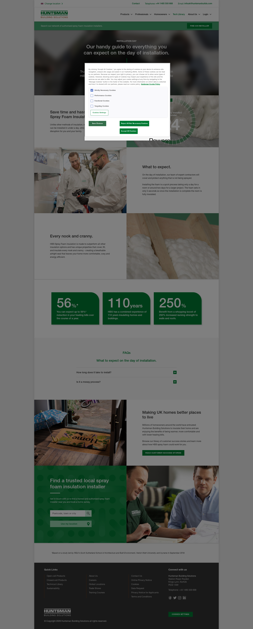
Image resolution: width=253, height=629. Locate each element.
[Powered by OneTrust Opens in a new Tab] (159, 139)
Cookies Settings (99, 113)
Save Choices (97, 123)
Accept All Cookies (128, 131)
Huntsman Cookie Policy (150, 84)
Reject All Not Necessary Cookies (134, 123)
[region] (127, 102)
